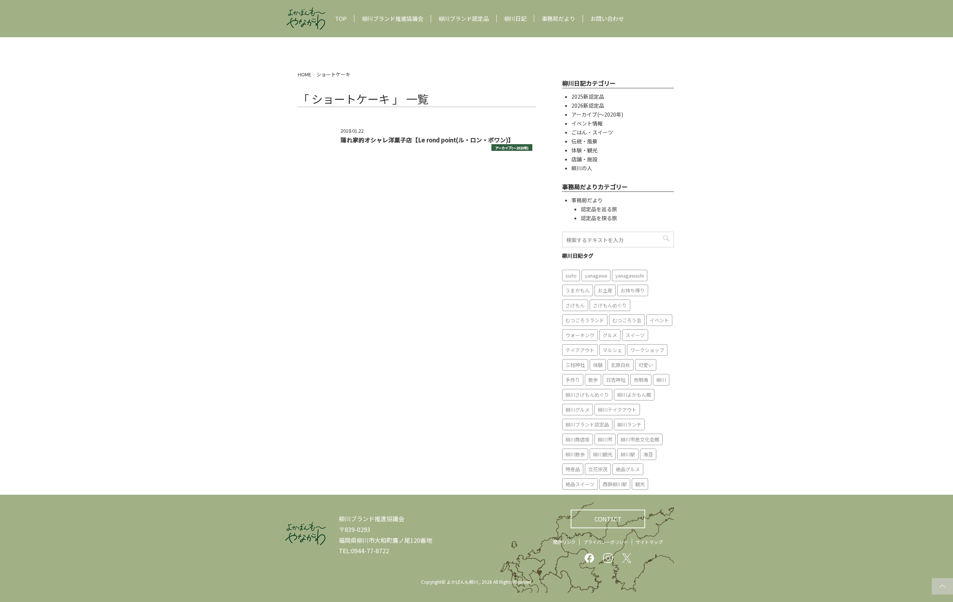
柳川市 (605, 439)
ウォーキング (580, 335)
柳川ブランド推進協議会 (392, 18)
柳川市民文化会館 (640, 439)
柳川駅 (628, 454)
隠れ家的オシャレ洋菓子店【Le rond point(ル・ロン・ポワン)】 (427, 140)
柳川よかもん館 (634, 394)
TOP (341, 18)
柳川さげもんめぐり (587, 394)
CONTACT (608, 518)
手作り (572, 379)
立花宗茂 (598, 469)
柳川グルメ (577, 409)
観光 (640, 484)
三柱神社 (575, 364)
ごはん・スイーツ (592, 132)
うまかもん (577, 290)
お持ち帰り (633, 290)
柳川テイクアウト (617, 409)
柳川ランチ (629, 424)
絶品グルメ (628, 469)
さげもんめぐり (610, 305)
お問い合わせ (607, 18)
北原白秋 (620, 364)
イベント (659, 320)
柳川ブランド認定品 (464, 18)
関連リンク (564, 542)
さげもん (575, 305)
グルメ (610, 335)
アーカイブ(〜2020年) (512, 147)
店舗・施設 (584, 159)
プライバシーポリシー (605, 542)
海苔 (648, 454)
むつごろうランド (584, 320)
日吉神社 (615, 379)
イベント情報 (587, 123)
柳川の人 (581, 168)
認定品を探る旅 (599, 218)
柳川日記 (515, 18)
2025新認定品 (587, 96)
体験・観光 (584, 150)
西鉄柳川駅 (615, 484)
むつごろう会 (626, 320)
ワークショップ (647, 350)
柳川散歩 (575, 454)
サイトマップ (649, 542)
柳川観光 (602, 454)
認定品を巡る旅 (599, 209)
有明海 (641, 379)
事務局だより (558, 18)
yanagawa (596, 275)
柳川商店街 (577, 439)
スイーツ (635, 335)
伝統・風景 (584, 141)
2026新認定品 (587, 105)
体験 (598, 364)
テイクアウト (580, 350)
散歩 (593, 379)
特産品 (572, 469)
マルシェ (612, 350)
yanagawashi (629, 275)
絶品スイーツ (580, 484)
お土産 (605, 290)
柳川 (661, 379)
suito (571, 275)
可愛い (645, 364)
